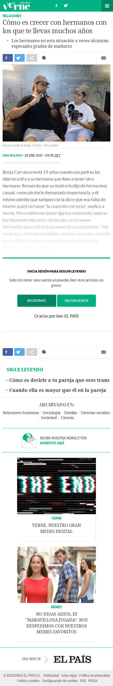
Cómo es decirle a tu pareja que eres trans (59, 380)
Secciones (107, 6)
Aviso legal (69, 675)
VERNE (56, 517)
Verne (16, 6)
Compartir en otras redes (31, 58)
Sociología (51, 413)
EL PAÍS (72, 659)
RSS (83, 680)
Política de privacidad (94, 675)
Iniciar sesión (76, 300)
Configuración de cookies (60, 680)
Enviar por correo (103, 58)
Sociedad (49, 418)
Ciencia (67, 418)
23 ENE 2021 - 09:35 (43, 155)
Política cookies (28, 680)
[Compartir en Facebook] (8, 58)
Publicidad (51, 675)
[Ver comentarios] (45, 58)
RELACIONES (12, 15)
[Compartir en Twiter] (19, 58)
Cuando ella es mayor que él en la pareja (57, 390)
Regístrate (36, 300)
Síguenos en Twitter (65, 5)
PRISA (92, 680)
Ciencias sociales (95, 413)
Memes (56, 606)
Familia (70, 413)
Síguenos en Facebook (56, 5)
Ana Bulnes (13, 155)
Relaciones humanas (21, 413)
